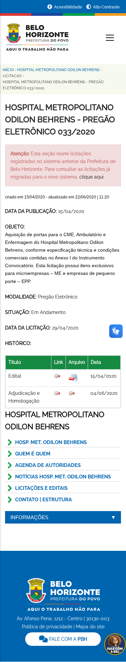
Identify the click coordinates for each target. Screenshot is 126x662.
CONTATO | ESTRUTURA (43, 500)
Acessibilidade (68, 7)
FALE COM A (67, 639)
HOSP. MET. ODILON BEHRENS (51, 442)
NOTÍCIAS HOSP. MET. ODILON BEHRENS (63, 477)
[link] (63, 639)
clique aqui (91, 177)
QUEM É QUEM (32, 454)
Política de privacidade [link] (47, 626)
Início (8, 70)
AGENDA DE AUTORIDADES (48, 465)
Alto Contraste (106, 7)
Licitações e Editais (41, 488)
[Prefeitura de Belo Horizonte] (37, 33)
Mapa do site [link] (90, 626)
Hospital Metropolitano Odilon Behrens (58, 70)
